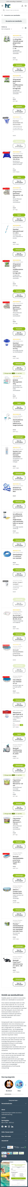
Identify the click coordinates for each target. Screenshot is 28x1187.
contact (3, 1117)
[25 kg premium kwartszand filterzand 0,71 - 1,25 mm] (7, 305)
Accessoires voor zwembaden (12, 15)
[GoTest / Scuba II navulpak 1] (7, 584)
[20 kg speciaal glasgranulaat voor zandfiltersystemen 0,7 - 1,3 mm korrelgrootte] (7, 79)
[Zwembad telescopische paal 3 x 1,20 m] (7, 229)
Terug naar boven (13, 1100)
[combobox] (14, 10)
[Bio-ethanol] (9, 1084)
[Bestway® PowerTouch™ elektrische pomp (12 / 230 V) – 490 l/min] (7, 960)
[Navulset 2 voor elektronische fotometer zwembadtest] (7, 451)
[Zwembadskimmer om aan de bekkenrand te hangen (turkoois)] (7, 417)
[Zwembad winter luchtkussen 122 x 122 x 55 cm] (7, 155)
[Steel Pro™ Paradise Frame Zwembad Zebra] (7, 889)
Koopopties (19, 65)
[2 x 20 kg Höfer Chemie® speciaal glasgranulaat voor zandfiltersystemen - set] (7, 39)
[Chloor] (19, 1084)
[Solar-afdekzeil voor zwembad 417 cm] (7, 679)
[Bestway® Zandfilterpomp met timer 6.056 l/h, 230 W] (7, 748)
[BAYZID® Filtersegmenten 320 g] (7, 380)
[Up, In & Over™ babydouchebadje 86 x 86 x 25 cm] (7, 613)
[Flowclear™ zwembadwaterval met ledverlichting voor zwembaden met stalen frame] (7, 924)
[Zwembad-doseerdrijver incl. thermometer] (7, 120)
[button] (25, 5)
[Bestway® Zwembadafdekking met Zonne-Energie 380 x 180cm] (7, 856)
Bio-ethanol (9, 1091)
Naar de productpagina (19, 69)
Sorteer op (4, 27)
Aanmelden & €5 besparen (18, 1178)
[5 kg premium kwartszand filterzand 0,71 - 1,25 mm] (7, 820)
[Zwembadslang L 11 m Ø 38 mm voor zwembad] (7, 554)
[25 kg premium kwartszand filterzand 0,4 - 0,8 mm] (7, 191)
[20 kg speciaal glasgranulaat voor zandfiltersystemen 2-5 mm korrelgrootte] (7, 263)
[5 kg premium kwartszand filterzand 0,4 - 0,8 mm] (7, 782)
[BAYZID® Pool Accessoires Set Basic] (7, 487)
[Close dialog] (26, 1163)
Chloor (19, 1091)
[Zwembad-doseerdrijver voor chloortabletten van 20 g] (7, 342)
